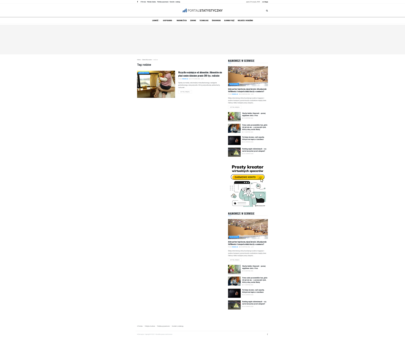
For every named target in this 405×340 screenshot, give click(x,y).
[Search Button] (267, 10)
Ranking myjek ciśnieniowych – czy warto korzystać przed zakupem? (254, 150)
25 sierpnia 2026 (245, 94)
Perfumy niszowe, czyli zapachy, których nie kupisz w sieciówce (253, 138)
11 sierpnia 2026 (248, 132)
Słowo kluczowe (147, 59)
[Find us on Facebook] (137, 2)
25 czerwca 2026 (248, 142)
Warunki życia (182, 20)
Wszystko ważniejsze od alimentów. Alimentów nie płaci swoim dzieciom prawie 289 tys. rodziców (200, 74)
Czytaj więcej (186, 91)
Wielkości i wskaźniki (245, 20)
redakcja (185, 79)
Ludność (155, 20)
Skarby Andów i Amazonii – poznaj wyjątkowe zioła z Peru (253, 114)
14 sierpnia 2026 (248, 118)
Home (139, 59)
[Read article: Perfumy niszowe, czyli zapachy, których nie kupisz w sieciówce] (234, 140)
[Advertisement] (202, 39)
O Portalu (143, 2)
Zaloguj (266, 2)
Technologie (204, 20)
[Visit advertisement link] (248, 185)
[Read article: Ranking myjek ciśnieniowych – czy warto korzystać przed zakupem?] (234, 152)
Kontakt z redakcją (175, 2)
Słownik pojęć (229, 20)
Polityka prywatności (162, 2)
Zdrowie (193, 20)
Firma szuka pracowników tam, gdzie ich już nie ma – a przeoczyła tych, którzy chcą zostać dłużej (254, 127)
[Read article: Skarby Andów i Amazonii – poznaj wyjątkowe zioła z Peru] (234, 116)
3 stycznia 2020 (195, 79)
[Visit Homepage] (202, 10)
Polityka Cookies (151, 2)
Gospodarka (167, 20)
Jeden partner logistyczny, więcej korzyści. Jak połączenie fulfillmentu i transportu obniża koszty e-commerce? (247, 90)
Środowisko (216, 20)
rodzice (155, 59)
